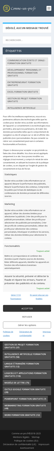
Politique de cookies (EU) (26, 440)
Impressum (43, 444)
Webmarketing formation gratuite (25, 407)
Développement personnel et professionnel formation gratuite (24, 72)
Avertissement (27, 447)
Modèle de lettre (16, 382)
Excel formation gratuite (23, 91)
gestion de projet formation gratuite (25, 100)
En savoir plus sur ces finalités (39, 297)
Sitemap (36, 437)
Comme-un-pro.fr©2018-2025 (26, 433)
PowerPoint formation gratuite (25, 398)
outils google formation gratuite (25, 391)
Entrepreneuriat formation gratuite (24, 84)
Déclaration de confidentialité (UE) (19, 444)
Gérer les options (27, 325)
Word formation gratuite (22, 415)
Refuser (27, 316)
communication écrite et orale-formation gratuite (26, 62)
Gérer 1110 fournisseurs (15, 297)
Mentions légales (21, 437)
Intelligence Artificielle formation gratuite (22, 109)
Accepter (27, 308)
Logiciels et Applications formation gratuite (25, 374)
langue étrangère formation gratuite (21, 365)
